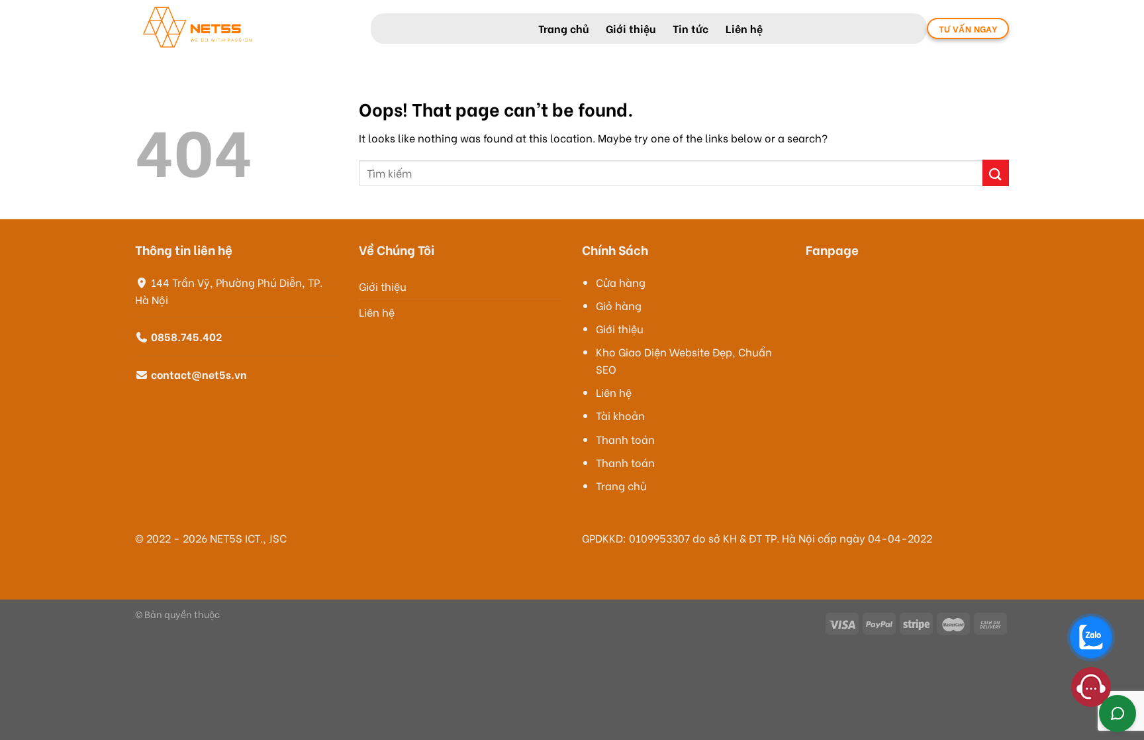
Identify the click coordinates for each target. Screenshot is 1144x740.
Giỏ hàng (619, 305)
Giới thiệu (630, 28)
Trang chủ (563, 28)
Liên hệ (744, 28)
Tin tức (690, 28)
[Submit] (995, 172)
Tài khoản (620, 415)
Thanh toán (625, 439)
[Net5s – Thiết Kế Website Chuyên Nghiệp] (243, 28)
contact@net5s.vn (199, 374)
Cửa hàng (620, 282)
